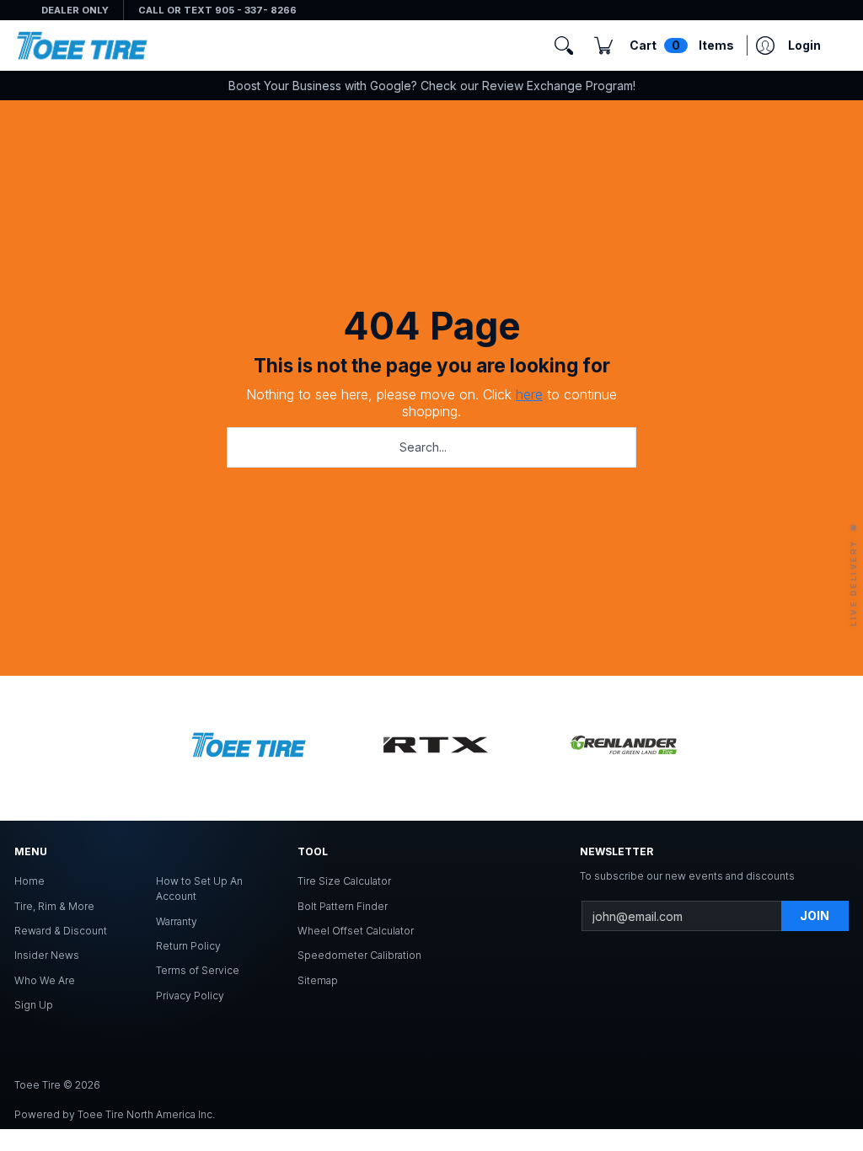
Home (29, 881)
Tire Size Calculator (344, 881)
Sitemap (317, 980)
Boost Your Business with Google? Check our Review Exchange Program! (431, 85)
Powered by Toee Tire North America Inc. (114, 1114)
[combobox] (431, 447)
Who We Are (44, 980)
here (529, 394)
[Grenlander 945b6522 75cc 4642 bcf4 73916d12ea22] (623, 748)
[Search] (564, 45)
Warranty (176, 921)
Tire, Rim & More (54, 906)
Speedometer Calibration (359, 955)
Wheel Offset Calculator (355, 930)
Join (814, 915)
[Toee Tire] (81, 45)
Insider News (46, 955)
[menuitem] (664, 45)
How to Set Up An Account (199, 888)
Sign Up (33, 1004)
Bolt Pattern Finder (342, 906)
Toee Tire (37, 1085)
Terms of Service (197, 970)
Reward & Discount (60, 930)
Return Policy (188, 946)
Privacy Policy (190, 995)
